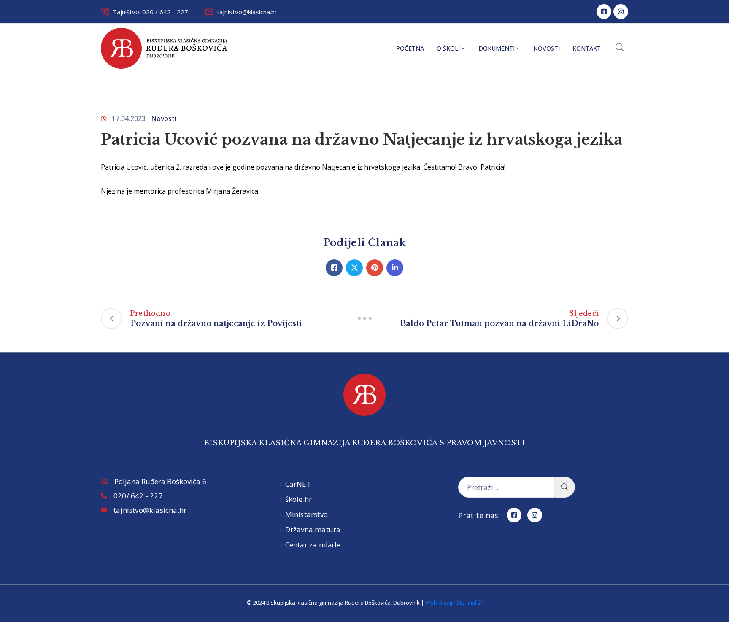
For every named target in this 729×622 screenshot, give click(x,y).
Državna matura (313, 529)
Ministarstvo (306, 514)
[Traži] (564, 487)
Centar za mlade (313, 544)
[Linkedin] (394, 267)
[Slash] (364, 318)
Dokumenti (496, 48)
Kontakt (586, 48)
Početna (410, 48)
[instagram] (620, 11)
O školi (448, 48)
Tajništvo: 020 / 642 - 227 (150, 12)
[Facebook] (334, 267)
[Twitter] (354, 267)
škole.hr (298, 499)
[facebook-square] (604, 11)
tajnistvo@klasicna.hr (247, 12)
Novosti (546, 48)
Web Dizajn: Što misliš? (454, 602)
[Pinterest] (374, 267)
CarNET (298, 484)
